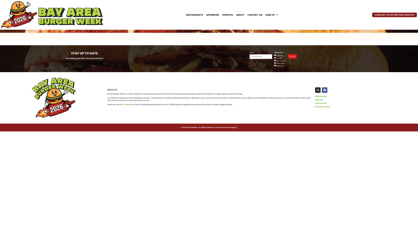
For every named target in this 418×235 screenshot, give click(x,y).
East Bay (279, 58)
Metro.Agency (231, 127)
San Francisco (281, 61)
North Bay (279, 55)
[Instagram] (318, 90)
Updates (227, 14)
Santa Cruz (280, 66)
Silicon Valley (280, 63)
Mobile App (321, 96)
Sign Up (270, 14)
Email (252, 52)
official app (127, 104)
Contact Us (255, 14)
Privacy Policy (322, 106)
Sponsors (212, 14)
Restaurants (194, 14)
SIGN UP (292, 56)
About (240, 14)
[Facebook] (324, 90)
